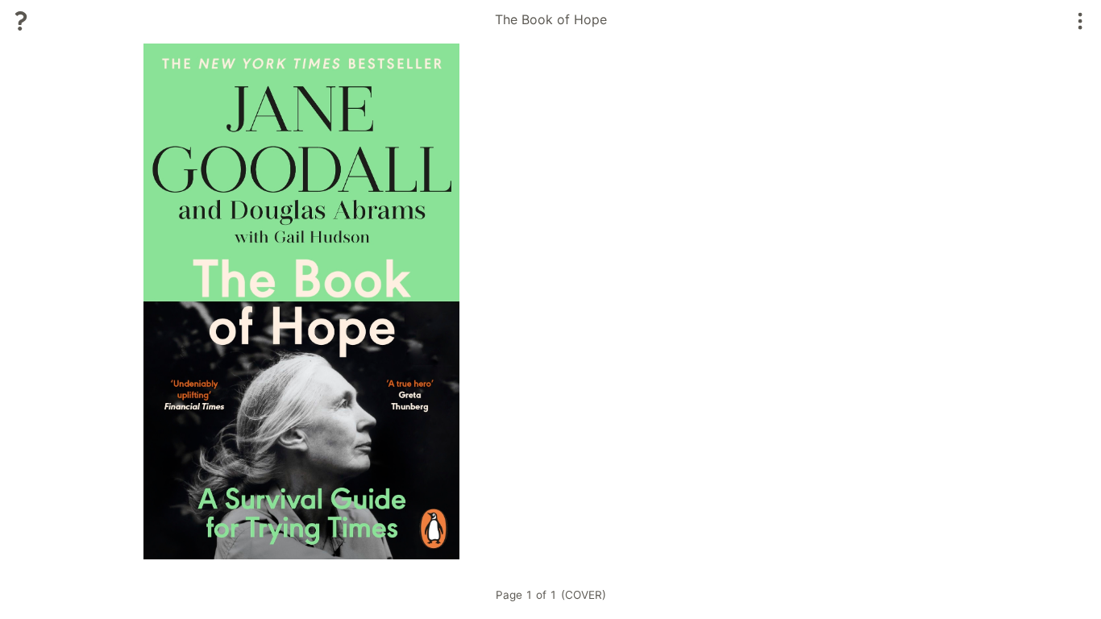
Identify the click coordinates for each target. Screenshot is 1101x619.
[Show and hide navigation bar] (1080, 20)
